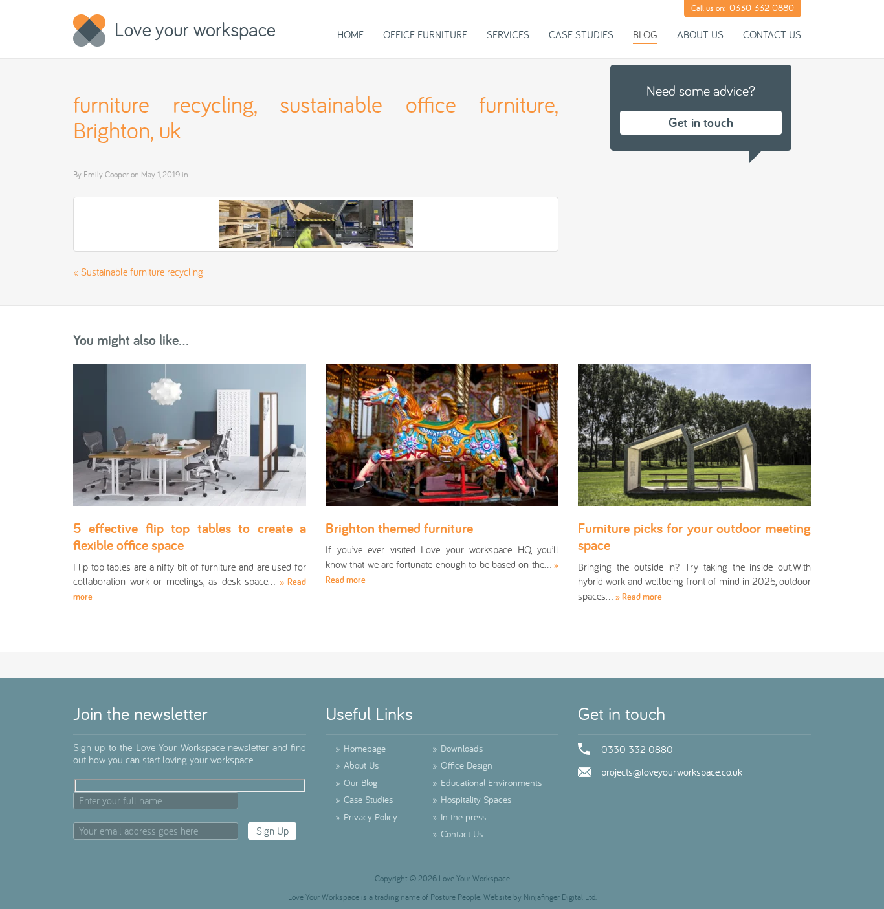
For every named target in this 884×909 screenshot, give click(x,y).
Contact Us (772, 34)
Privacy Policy (366, 817)
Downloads (457, 748)
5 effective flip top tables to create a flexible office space (189, 536)
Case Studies (581, 34)
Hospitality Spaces (471, 799)
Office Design (462, 765)
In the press (459, 817)
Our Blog (356, 782)
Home (350, 34)
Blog (645, 34)
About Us (700, 34)
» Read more (638, 596)
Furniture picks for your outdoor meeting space (694, 536)
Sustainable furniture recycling (142, 271)
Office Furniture (425, 34)
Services (508, 34)
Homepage (360, 748)
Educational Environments (487, 782)
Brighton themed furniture (399, 528)
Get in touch (701, 122)
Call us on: (742, 7)
